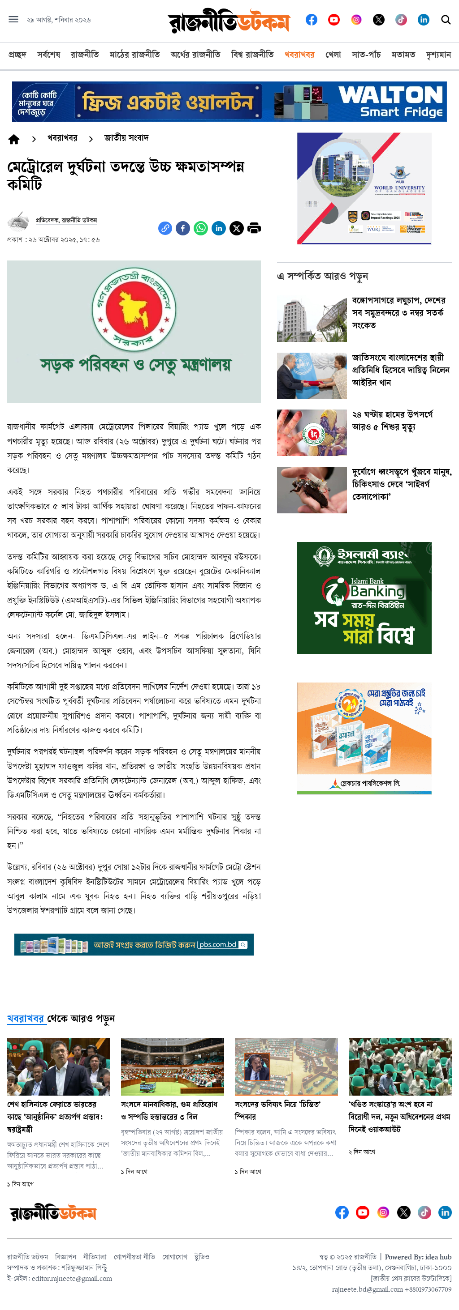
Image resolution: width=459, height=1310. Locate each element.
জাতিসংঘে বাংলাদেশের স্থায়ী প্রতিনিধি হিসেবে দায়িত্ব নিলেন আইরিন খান (401, 371)
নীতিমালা (95, 1258)
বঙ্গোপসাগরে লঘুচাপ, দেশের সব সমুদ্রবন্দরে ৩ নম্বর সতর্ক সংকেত (399, 314)
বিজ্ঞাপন (65, 1258)
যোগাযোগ (174, 1258)
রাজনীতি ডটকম (27, 1258)
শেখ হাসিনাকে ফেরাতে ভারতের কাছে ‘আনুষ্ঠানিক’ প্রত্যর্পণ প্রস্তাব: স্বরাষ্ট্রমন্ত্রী (55, 1118)
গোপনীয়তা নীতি (134, 1258)
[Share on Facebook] (183, 228)
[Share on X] (237, 228)
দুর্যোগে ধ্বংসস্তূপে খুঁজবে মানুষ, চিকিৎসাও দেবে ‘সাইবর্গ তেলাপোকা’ (402, 485)
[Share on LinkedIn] (219, 228)
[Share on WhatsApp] (201, 228)
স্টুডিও (202, 1258)
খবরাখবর (25, 1020)
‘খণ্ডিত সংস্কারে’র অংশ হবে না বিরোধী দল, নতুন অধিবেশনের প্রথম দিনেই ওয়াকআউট (399, 1118)
